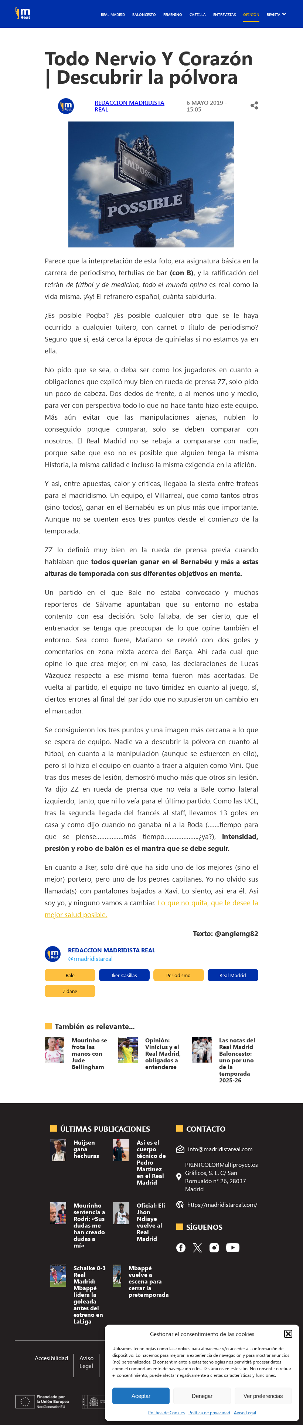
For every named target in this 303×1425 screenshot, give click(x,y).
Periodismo (178, 975)
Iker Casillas (124, 975)
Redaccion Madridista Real (129, 106)
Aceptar (141, 1396)
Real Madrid (113, 14)
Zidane (70, 991)
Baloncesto (144, 14)
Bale (70, 975)
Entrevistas (224, 14)
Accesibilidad (51, 1358)
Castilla (198, 14)
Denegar (202, 1396)
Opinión (251, 14)
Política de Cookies (166, 1412)
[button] (288, 1334)
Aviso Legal (245, 1412)
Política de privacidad (209, 1412)
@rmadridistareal (90, 958)
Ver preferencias (263, 1396)
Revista (273, 14)
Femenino (172, 14)
